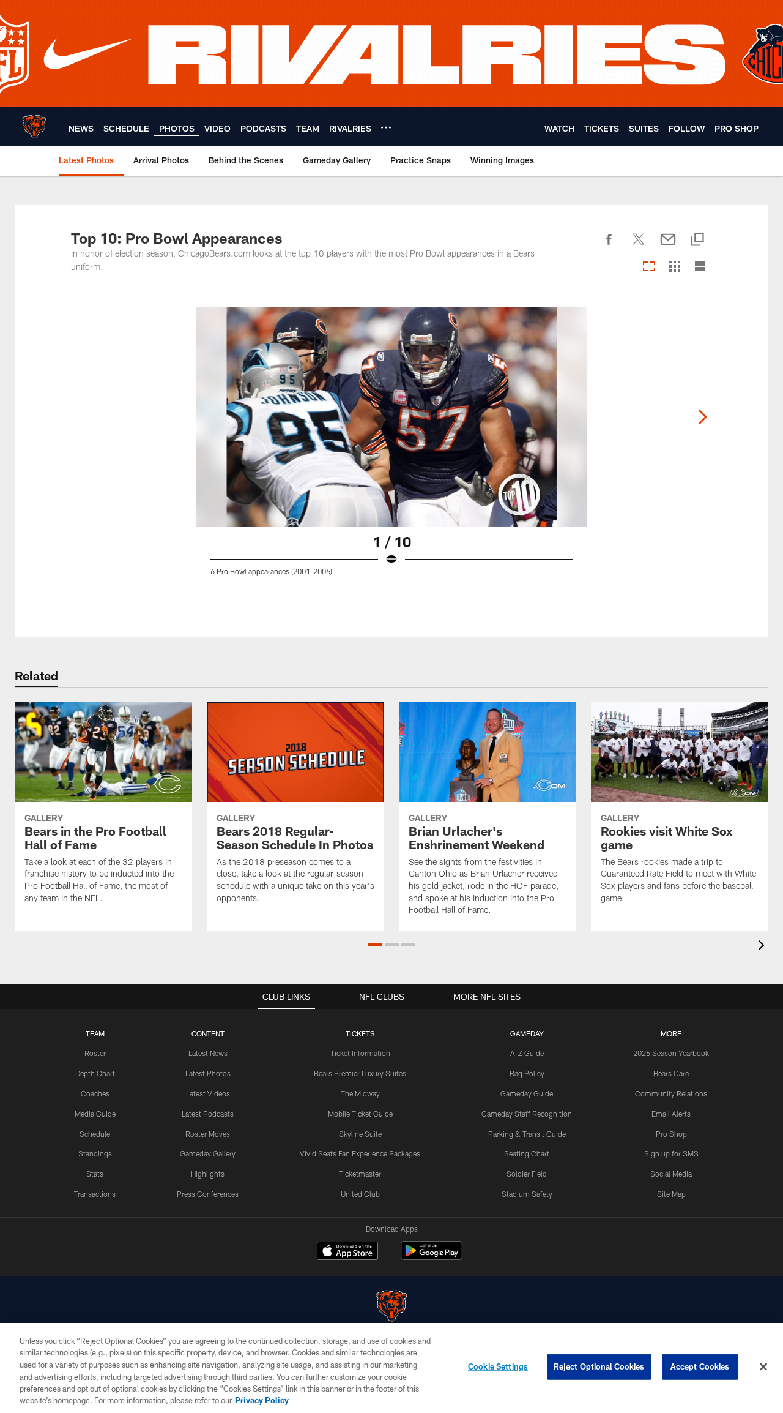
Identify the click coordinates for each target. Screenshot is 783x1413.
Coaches (95, 1093)
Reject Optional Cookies (599, 1366)
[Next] (702, 417)
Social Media (671, 1173)
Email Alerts (671, 1113)
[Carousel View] (649, 267)
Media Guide (95, 1113)
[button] (375, 944)
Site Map (671, 1194)
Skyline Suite (360, 1134)
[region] (391, 1368)
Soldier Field (527, 1173)
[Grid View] (674, 267)
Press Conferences (208, 1194)
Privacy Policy (262, 1400)
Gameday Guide (526, 1093)
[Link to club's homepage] (34, 126)
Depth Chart (95, 1073)
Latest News (208, 1053)
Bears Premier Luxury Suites (360, 1073)
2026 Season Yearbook (671, 1053)
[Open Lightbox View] (391, 449)
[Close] (763, 1367)
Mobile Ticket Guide (360, 1113)
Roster (95, 1053)
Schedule (95, 1134)
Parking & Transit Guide (527, 1134)
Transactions (95, 1194)
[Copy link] (697, 240)
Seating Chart (526, 1153)
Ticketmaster (360, 1173)
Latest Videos (208, 1093)
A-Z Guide (527, 1053)
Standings (95, 1153)
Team (95, 1033)
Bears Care (671, 1073)
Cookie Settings (498, 1366)
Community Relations (671, 1093)
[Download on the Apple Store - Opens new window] (347, 1252)
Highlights (208, 1173)
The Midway (360, 1093)
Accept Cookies (700, 1366)
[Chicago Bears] (391, 1307)
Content (208, 1033)
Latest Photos (208, 1073)
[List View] (700, 267)
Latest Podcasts (208, 1113)
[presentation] (763, 946)
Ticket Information (360, 1053)
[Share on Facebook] (609, 246)
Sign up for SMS (671, 1153)
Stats (94, 1173)
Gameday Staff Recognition (526, 1113)
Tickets (360, 1033)
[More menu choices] (386, 127)
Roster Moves (207, 1134)
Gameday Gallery (208, 1153)
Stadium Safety (527, 1194)
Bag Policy (527, 1073)
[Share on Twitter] (638, 246)
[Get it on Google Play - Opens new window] (431, 1257)
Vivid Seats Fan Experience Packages (360, 1153)
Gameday (527, 1033)
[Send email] (668, 246)
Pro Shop (671, 1134)
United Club (360, 1194)
